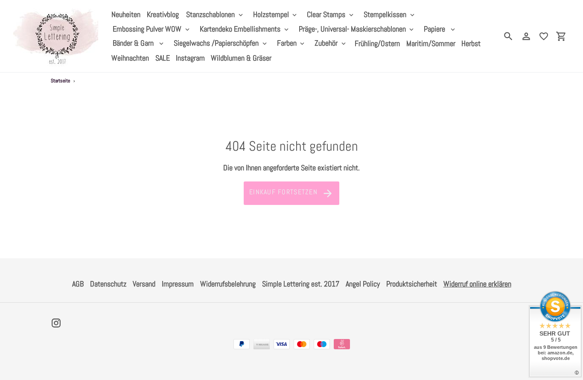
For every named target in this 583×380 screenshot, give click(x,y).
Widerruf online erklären (477, 284)
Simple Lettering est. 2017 (300, 284)
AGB (78, 284)
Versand (144, 284)
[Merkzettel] (543, 36)
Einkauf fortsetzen (283, 191)
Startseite (60, 80)
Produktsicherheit (411, 284)
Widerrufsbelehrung (228, 284)
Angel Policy (363, 284)
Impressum (178, 284)
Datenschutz (108, 284)
